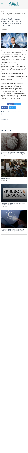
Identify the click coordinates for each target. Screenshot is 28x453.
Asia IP (2, 11)
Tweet (18, 104)
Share (10, 104)
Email (12, 107)
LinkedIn (5, 107)
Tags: (2, 111)
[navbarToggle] (2, 3)
